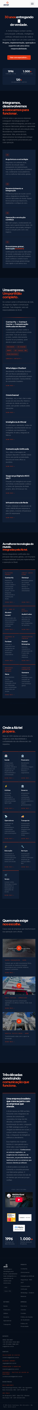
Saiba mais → (9, 972)
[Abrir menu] (32, 4)
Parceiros (24, 1306)
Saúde (5, 1306)
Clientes (23, 1310)
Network (23, 1296)
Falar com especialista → (19, 57)
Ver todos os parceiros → (19, 703)
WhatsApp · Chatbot (27, 1293)
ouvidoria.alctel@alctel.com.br (12, 1376)
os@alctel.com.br (8, 1346)
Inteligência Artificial (27, 1276)
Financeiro (6, 1310)
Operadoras (7, 1320)
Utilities (5, 1313)
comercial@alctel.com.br (11, 1357)
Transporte (7, 1324)
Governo (6, 1317)
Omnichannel (25, 1272)
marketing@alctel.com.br (11, 1369)
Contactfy (24, 1269)
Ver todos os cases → (19, 1050)
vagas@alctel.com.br (9, 1363)
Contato (23, 1313)
